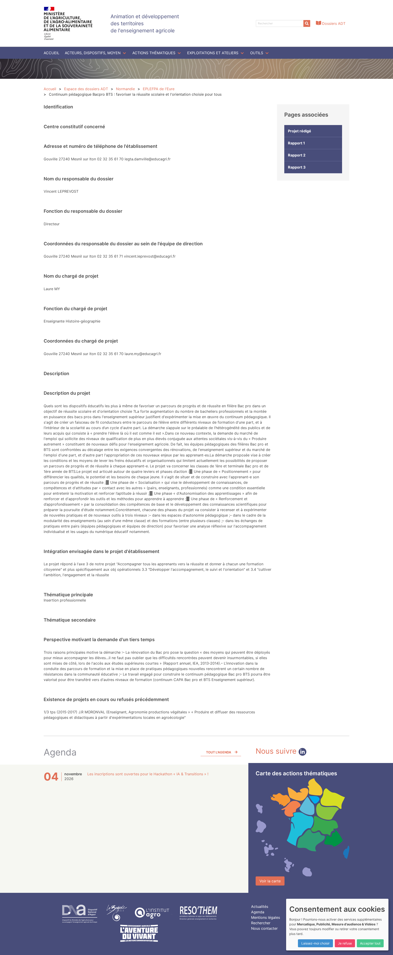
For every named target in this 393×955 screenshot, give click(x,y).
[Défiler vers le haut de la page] (383, 945)
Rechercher (260, 923)
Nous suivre (277, 751)
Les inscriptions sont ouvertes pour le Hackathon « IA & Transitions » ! (147, 774)
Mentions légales (265, 917)
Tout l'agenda (218, 752)
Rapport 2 (296, 155)
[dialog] (337, 924)
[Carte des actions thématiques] (302, 827)
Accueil (51, 53)
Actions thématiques (153, 53)
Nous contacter (264, 928)
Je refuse (345, 943)
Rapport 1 (296, 143)
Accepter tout (370, 943)
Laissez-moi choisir (315, 943)
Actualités (259, 906)
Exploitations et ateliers (212, 53)
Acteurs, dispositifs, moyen (93, 53)
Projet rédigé (299, 131)
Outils (256, 53)
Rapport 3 (297, 167)
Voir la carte (270, 881)
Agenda (257, 912)
